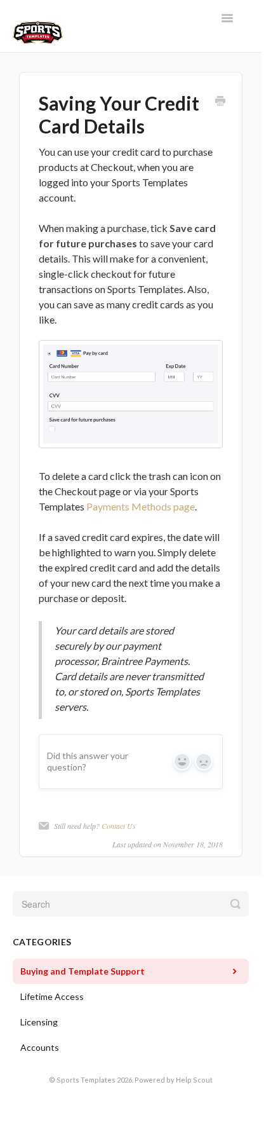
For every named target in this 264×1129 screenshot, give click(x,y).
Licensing (39, 1021)
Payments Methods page (140, 506)
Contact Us (119, 826)
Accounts (39, 1047)
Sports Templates (86, 1080)
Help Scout (194, 1080)
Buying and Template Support (82, 971)
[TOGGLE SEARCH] (235, 904)
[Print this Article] (220, 101)
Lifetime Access (52, 996)
